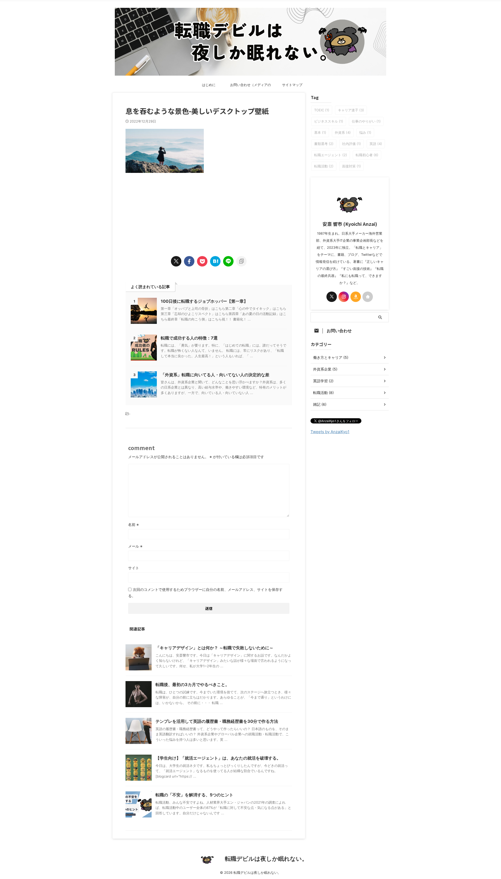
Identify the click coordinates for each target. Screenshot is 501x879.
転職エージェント (330, 155)
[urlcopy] (241, 261)
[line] (228, 261)
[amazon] (355, 297)
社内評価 (351, 144)
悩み (365, 132)
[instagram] (343, 297)
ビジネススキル (328, 121)
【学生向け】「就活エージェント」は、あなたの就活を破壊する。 (218, 758)
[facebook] (189, 261)
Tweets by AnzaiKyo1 (330, 431)
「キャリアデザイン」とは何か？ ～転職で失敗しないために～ (214, 647)
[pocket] (202, 261)
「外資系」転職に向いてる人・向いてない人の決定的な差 (215, 374)
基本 (320, 132)
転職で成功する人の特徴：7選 (189, 338)
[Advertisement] (209, 209)
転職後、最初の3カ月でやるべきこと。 (192, 684)
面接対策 (351, 166)
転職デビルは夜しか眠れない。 (266, 858)
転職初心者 (367, 155)
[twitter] (176, 261)
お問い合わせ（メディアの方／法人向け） (250, 86)
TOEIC (321, 110)
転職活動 (323, 166)
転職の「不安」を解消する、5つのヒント (194, 794)
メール (135, 546)
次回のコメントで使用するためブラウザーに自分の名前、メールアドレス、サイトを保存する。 (205, 592)
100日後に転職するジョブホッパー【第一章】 (204, 301)
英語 (375, 144)
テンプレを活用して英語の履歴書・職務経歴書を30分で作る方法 (217, 721)
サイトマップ (292, 85)
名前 (133, 524)
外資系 (343, 132)
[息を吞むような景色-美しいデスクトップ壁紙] (215, 261)
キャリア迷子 (351, 110)
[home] (367, 297)
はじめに (209, 85)
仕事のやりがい (366, 121)
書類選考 (323, 144)
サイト (133, 568)
